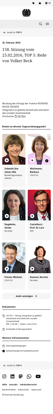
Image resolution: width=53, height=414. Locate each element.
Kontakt (13, 384)
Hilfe (4, 384)
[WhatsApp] (29, 376)
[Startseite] (26, 13)
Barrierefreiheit (9, 389)
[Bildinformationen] (21, 161)
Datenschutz (23, 389)
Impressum (36, 389)
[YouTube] (38, 376)
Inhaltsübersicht (28, 384)
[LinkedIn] (12, 376)
